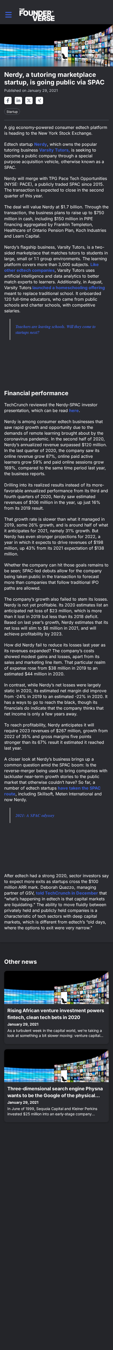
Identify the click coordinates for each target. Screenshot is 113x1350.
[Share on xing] (39, 100)
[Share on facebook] (8, 100)
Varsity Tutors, (54, 150)
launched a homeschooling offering (68, 287)
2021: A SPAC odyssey (35, 815)
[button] (8, 15)
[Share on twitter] (29, 100)
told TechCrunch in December (67, 893)
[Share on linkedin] (18, 100)
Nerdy (40, 144)
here (74, 410)
